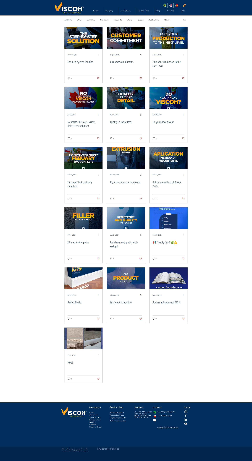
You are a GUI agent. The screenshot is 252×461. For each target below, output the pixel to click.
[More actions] (99, 54)
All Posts (68, 20)
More (166, 20)
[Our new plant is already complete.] (83, 158)
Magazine (91, 20)
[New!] (83, 338)
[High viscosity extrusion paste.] (126, 158)
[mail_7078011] (154, 420)
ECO (79, 20)
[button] (184, 20)
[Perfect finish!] (83, 278)
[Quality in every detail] (126, 98)
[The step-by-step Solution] (83, 38)
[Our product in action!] (126, 278)
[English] (170, 5)
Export (140, 20)
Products (118, 20)
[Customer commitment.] (126, 38)
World (129, 20)
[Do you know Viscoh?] (168, 98)
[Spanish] (177, 5)
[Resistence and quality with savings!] (126, 218)
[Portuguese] (164, 5)
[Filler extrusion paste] (83, 218)
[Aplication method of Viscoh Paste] (168, 158)
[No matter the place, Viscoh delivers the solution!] (83, 98)
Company (104, 20)
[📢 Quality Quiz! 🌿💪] (168, 218)
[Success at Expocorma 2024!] (168, 278)
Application (154, 20)
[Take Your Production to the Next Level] (168, 38)
